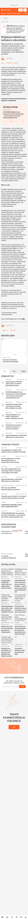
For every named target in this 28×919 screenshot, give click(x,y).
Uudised (3, 456)
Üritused (24, 13)
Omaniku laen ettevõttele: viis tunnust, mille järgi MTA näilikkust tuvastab (14, 406)
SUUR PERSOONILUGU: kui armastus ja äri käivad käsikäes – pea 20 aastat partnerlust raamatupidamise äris (13, 515)
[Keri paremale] (23, 121)
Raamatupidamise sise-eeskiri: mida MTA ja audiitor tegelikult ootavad (14, 416)
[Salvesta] (26, 379)
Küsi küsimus (17, 13)
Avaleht (3, 13)
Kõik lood (9, 13)
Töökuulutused (19, 644)
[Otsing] (16, 917)
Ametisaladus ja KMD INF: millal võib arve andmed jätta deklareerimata (14, 383)
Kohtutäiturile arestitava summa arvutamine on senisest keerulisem (14, 427)
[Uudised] (7, 917)
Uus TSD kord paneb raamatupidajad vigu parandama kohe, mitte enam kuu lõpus (20, 630)
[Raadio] (12, 917)
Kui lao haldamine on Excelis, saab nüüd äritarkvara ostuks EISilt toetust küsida (10, 460)
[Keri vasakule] (4, 121)
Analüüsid (9, 379)
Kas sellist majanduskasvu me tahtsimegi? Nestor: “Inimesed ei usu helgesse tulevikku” (11, 470)
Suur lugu (9, 390)
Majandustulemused (7, 485)
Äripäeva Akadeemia (7, 553)
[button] (10, 686)
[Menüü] (2, 917)
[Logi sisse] (25, 917)
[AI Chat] (21, 917)
